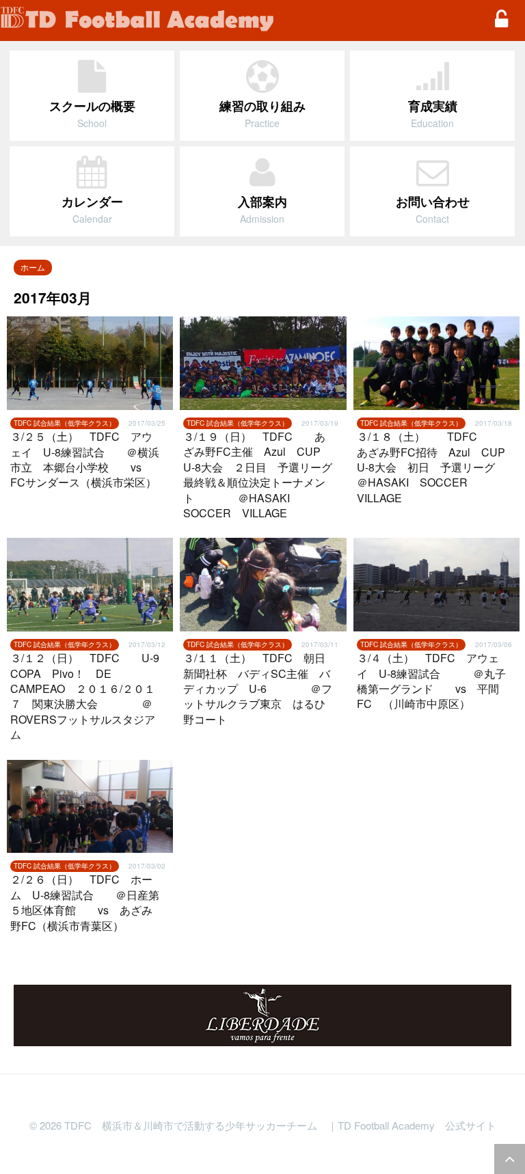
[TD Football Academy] (238, 20)
